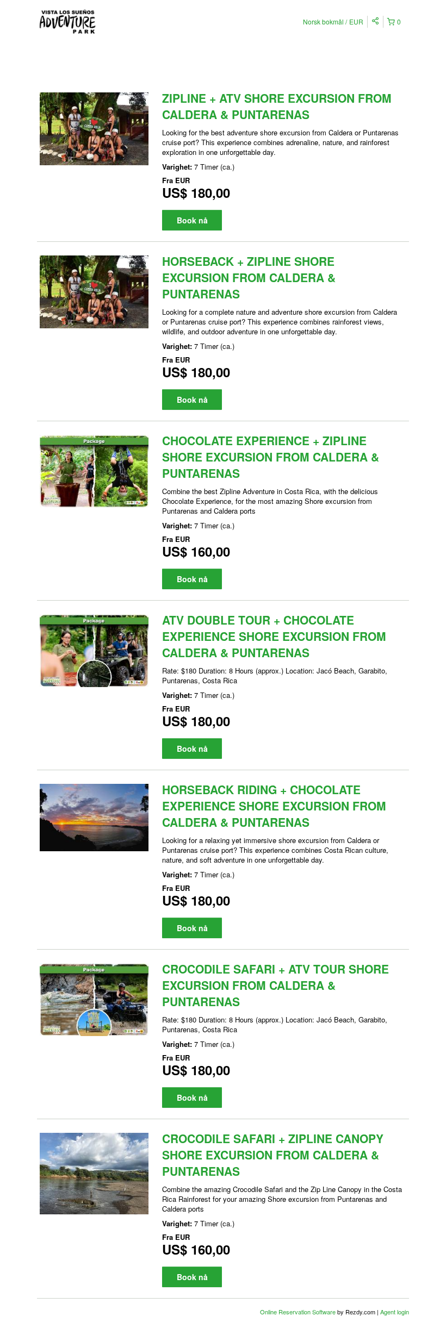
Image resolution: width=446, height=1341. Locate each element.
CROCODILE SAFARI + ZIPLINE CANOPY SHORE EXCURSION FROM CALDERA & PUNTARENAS (272, 1154)
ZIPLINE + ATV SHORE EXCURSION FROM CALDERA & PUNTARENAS (277, 106)
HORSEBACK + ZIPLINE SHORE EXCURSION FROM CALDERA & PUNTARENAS (249, 277)
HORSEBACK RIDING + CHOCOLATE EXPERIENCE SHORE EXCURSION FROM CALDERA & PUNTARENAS (274, 805)
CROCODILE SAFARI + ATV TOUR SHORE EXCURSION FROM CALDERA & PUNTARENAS (275, 984)
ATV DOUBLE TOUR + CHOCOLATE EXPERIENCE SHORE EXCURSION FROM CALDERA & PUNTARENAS (274, 636)
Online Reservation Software (298, 1311)
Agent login (394, 1311)
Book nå (192, 220)
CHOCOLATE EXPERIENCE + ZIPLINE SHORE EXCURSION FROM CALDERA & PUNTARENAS (270, 456)
